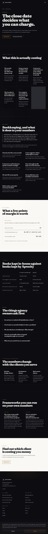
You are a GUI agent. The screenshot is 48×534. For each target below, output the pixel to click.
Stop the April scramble (7, 500)
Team (3, 510)
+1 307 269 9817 (5, 484)
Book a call (6, 36)
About (3, 508)
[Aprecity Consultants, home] (6, 2)
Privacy (26, 510)
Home (3, 8)
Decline (13, 531)
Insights (4, 515)
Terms (26, 513)
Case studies (28, 500)
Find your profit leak (17, 36)
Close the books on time (7, 497)
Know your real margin (6, 495)
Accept (35, 531)
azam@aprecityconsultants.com (9, 486)
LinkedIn (4, 489)
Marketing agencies (29, 495)
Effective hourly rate (29, 502)
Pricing (3, 513)
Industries (27, 497)
